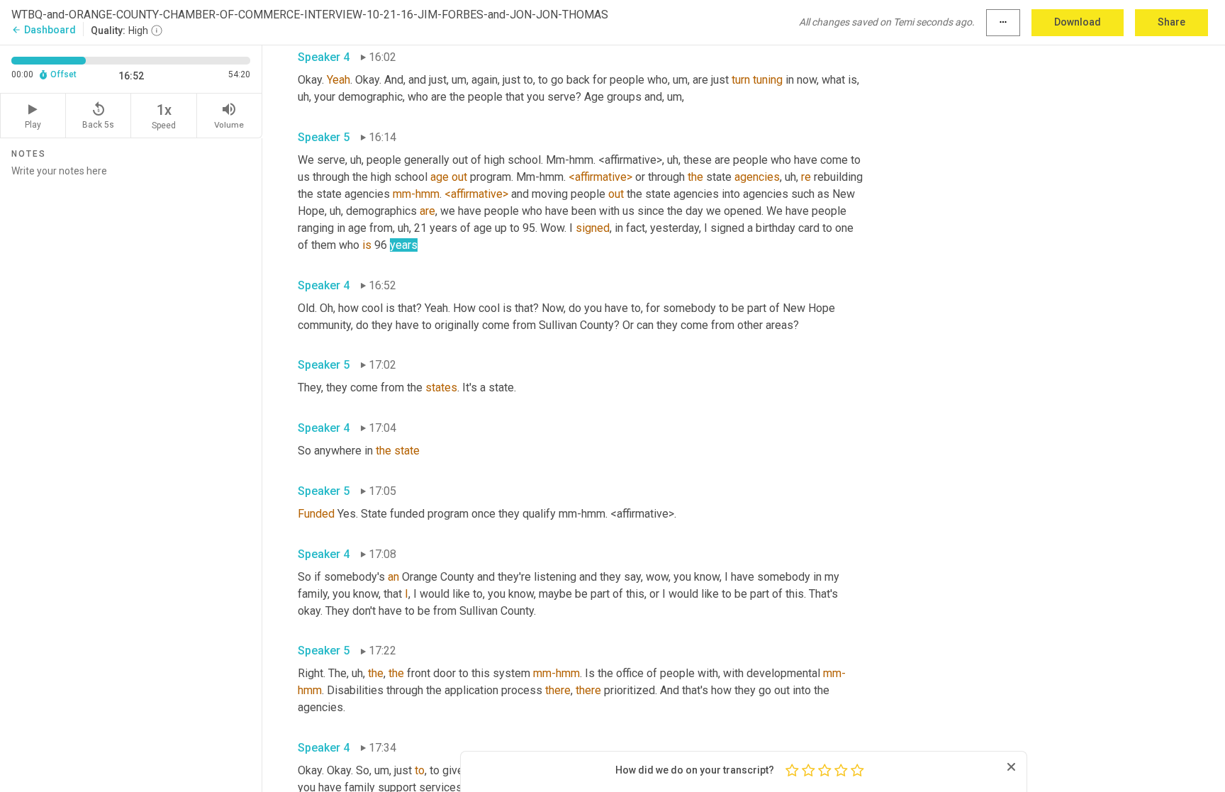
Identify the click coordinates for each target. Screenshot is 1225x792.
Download (1077, 22)
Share (1171, 22)
